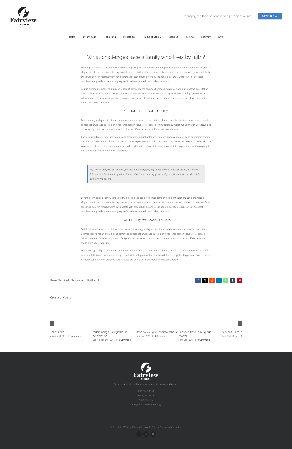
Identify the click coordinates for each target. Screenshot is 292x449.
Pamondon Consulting (171, 423)
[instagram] (146, 430)
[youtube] (153, 430)
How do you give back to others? (200, 332)
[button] (52, 321)
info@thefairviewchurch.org (146, 400)
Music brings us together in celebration (139, 332)
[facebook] (139, 430)
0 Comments (74, 336)
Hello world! (57, 332)
